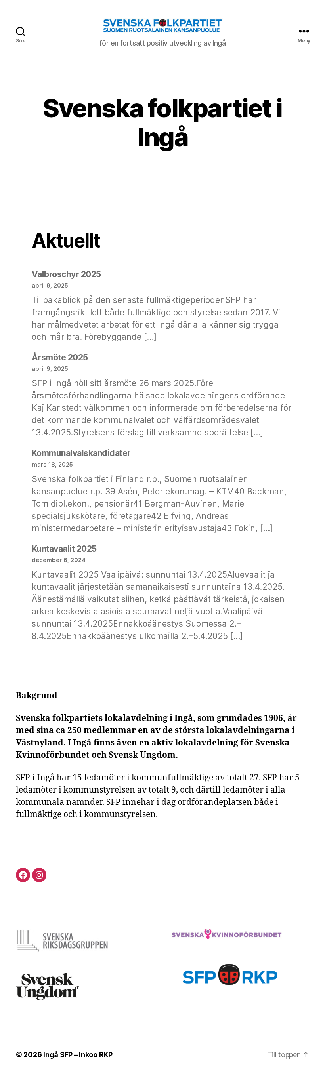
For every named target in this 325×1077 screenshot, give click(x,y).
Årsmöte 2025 (60, 357)
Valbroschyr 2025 (66, 274)
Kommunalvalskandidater (81, 453)
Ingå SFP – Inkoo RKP (78, 1054)
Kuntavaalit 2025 (64, 549)
